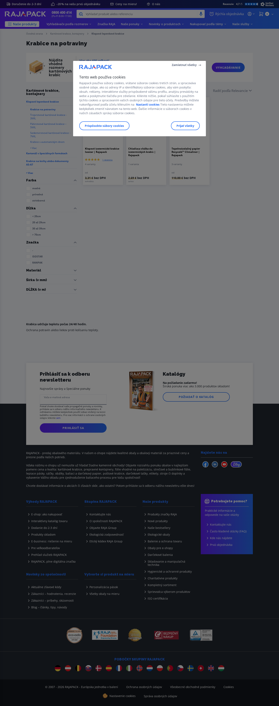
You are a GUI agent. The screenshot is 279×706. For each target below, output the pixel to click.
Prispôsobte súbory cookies (104, 126)
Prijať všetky (185, 126)
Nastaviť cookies (148, 104)
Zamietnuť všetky (184, 65)
